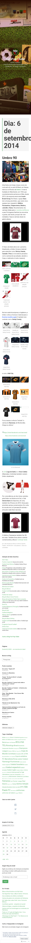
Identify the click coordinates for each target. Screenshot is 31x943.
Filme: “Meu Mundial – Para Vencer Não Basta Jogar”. (13, 694)
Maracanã (23, 776)
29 (3, 854)
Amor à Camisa (14, 737)
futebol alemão (23, 761)
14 (26, 844)
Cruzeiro (18, 754)
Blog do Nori (5, 610)
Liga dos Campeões (15, 774)
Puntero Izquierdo (7, 562)
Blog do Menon (6, 589)
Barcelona (24, 739)
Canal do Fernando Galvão (9, 628)
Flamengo (6, 762)
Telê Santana (13, 790)
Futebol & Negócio (7, 612)
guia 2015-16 (4, 772)
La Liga (21, 772)
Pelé (11, 781)
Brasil (16, 745)
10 (11, 844)
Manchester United (14, 776)
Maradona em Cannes (8, 712)
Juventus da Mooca (22, 210)
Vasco (20, 793)
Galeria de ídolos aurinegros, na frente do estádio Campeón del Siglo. (13, 707)
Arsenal (25, 737)
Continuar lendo (22, 540)
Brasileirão (21, 745)
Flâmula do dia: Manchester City (11, 703)
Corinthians (12, 754)
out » (7, 859)
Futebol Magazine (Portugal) (10, 606)
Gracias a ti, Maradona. (8, 673)
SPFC (22, 787)
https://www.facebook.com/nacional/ (15, 435)
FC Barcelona (7, 759)
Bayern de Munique (10, 742)
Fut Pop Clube (15, 59)
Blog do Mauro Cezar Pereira (10, 597)
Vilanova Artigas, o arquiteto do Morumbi (13, 906)
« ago (3, 859)
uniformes (20, 790)
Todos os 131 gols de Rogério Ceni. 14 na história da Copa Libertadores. (13, 912)
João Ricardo (7, 543)
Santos (19, 784)
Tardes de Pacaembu (8, 579)
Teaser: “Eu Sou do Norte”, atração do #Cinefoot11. (12, 677)
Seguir (5, 881)
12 (19, 844)
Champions (16, 748)
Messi (27, 776)
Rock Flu (4, 604)
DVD (10, 756)
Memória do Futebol (7, 586)
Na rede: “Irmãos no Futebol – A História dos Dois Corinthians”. (14, 688)
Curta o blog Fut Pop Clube (10, 636)
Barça (4, 742)
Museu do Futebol (8, 778)
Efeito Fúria (5, 626)
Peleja (4, 568)
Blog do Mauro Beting (8, 618)
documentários (5, 756)
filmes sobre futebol (20, 759)
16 (7, 848)
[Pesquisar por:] (12, 659)
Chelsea (10, 751)
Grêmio (26, 770)
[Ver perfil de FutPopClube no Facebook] (15, 805)
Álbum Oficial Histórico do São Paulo (12, 891)
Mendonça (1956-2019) (8, 699)
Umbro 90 (9, 157)
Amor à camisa (17, 543)
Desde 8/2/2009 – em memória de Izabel (13, 649)
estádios (24, 756)
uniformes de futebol (8, 793)
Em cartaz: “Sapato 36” (8, 669)
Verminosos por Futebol (9, 575)
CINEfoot (14, 751)
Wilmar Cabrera (6, 614)
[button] (11, 167)
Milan (3, 778)
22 (3, 851)
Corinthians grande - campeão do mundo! (13, 904)
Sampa (14, 784)
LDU (4, 472)
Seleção (25, 784)
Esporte (23, 543)
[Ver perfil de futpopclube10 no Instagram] (15, 813)
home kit (9, 772)
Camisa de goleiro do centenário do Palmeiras (15, 898)
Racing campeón (6, 716)
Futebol (4, 545)
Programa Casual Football (9, 624)
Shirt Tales (5, 560)
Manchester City (5, 776)
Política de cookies (12, 936)
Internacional (15, 772)
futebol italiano (20, 770)
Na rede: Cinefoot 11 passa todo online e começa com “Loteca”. (13, 683)
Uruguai (16, 793)
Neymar (21, 778)
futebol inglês (11, 770)
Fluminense (14, 762)
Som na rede (16, 787)
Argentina (21, 737)
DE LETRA (24, 754)
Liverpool (22, 774)
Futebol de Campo (7, 594)
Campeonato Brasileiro (8, 748)
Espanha (13, 756)
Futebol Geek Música (8, 564)
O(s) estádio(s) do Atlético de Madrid (12, 896)
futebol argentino (6, 764)
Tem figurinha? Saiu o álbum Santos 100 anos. (15, 893)
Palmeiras (6, 781)
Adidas (4, 737)
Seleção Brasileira (7, 787)
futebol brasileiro (17, 764)
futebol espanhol (13, 767)
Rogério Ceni (9, 784)
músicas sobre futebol (16, 778)
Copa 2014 (19, 751)
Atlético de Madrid (6, 739)
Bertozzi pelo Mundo (8, 583)
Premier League (17, 781)
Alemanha (8, 737)
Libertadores (5, 774)
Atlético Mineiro (14, 739)
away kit (19, 739)
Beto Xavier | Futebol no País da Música (13, 571)
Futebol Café (5, 591)
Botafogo (10, 745)
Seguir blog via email (8, 866)
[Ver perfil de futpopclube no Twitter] (15, 809)
